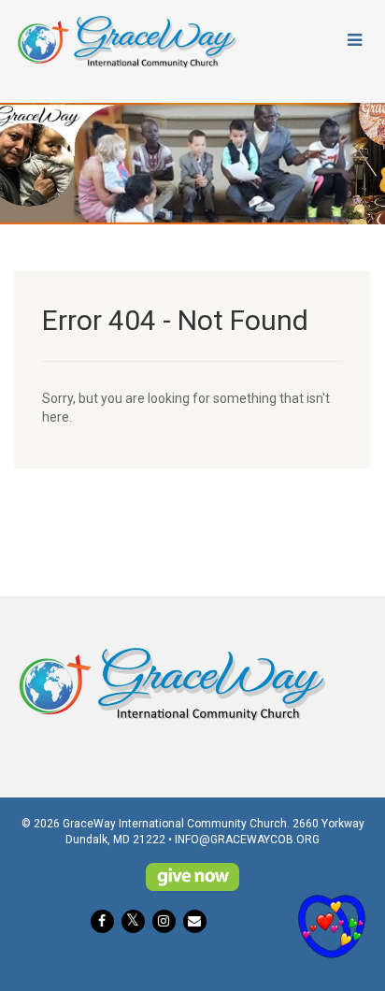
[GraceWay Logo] (128, 41)
